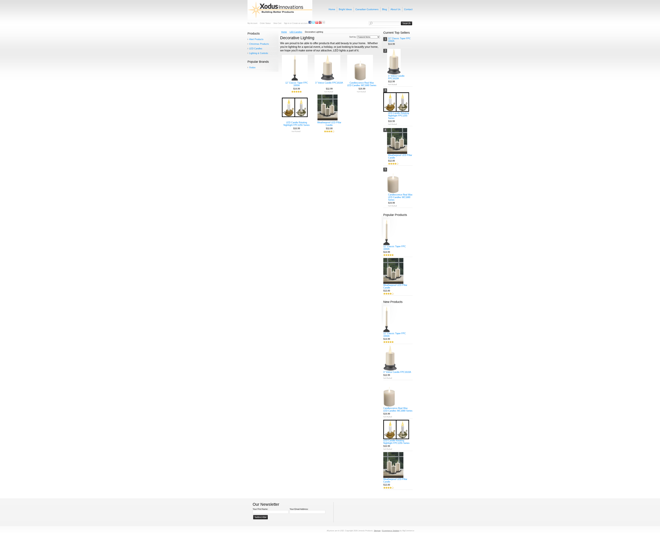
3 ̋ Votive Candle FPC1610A (329, 82)
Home (284, 32)
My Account (252, 23)
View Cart (277, 23)
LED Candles (255, 48)
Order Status (265, 23)
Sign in (286, 23)
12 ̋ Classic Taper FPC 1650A (296, 84)
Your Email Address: (299, 509)
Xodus (252, 67)
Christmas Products (259, 44)
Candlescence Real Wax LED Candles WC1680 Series (361, 84)
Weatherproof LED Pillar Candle (329, 123)
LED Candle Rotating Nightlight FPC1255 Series (296, 123)
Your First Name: (260, 509)
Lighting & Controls (258, 53)
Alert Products (256, 39)
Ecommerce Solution (390, 531)
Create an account (300, 23)
